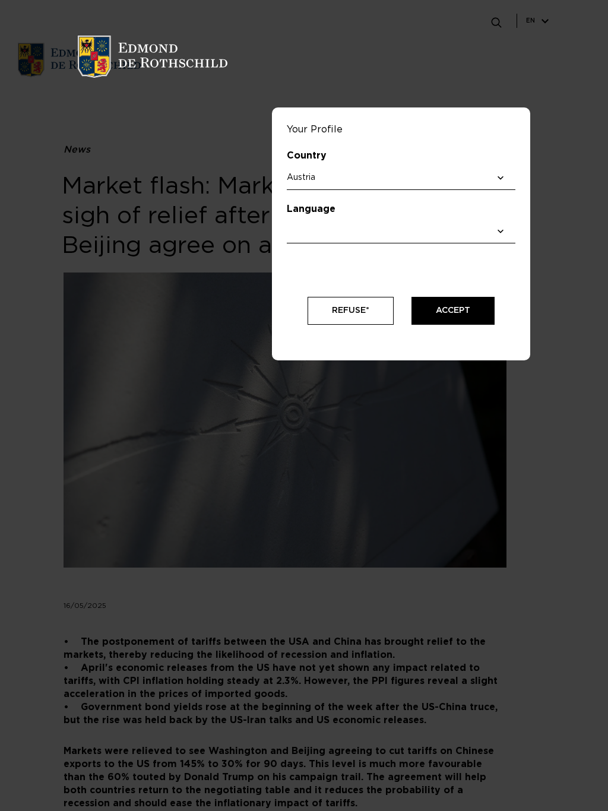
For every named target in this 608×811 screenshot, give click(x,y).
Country (307, 155)
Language (311, 209)
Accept (453, 310)
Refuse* (350, 310)
